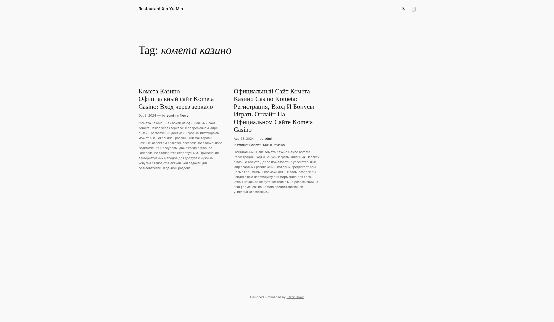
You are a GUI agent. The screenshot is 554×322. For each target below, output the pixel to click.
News (184, 115)
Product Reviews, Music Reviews (261, 145)
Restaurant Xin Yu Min (160, 8)
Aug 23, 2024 (244, 138)
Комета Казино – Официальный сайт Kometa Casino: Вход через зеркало (176, 99)
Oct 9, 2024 (147, 115)
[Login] (403, 8)
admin (171, 115)
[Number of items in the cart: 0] (414, 9)
